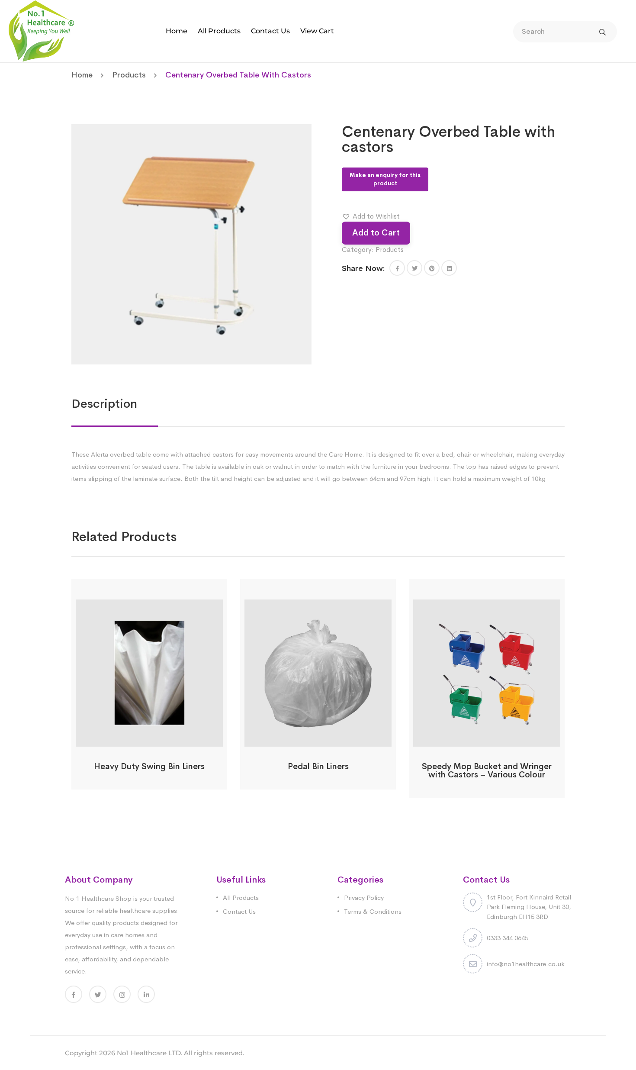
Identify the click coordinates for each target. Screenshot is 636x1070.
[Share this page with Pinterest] (432, 268)
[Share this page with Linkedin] (449, 268)
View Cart (317, 31)
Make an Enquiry (149, 741)
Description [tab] (104, 403)
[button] (371, 216)
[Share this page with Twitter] (414, 268)
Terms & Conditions (373, 911)
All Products (219, 31)
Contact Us (270, 31)
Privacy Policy (364, 897)
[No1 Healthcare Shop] (41, 30)
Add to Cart (376, 232)
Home (176, 31)
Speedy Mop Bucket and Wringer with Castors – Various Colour (487, 770)
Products (129, 75)
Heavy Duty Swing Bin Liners (149, 766)
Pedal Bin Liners (318, 766)
